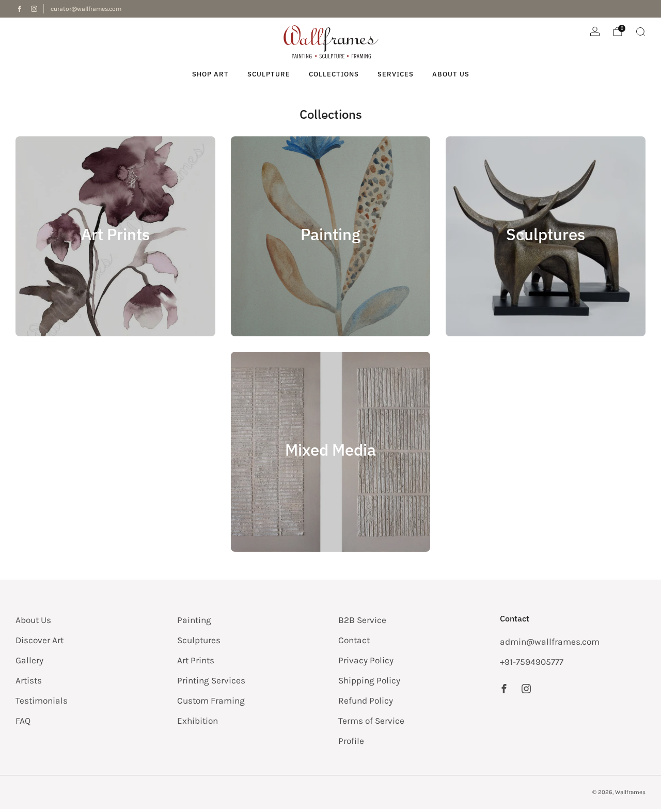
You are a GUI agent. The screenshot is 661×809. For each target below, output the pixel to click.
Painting (194, 620)
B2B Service (362, 620)
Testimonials (41, 700)
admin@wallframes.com (550, 641)
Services (395, 74)
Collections (334, 74)
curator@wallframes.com (86, 8)
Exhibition (197, 720)
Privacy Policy (366, 660)
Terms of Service (371, 720)
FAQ (22, 720)
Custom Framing (211, 700)
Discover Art (39, 640)
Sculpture (268, 74)
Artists (28, 680)
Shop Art (210, 74)
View (115, 274)
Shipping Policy (369, 680)
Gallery (29, 660)
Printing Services (211, 680)
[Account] (595, 31)
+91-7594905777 (531, 662)
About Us (450, 74)
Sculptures (199, 640)
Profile (351, 741)
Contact (354, 640)
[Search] (640, 31)
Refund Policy (365, 700)
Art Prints (195, 660)
